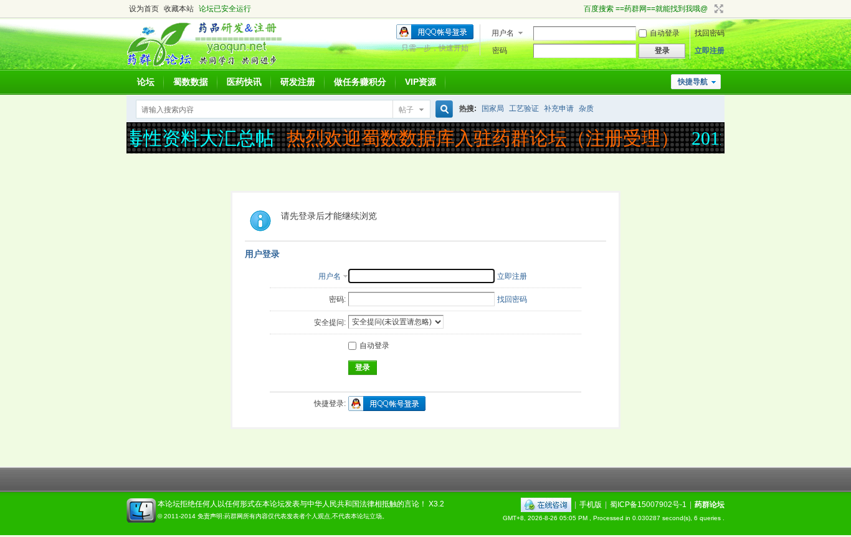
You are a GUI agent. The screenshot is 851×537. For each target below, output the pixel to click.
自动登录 (665, 33)
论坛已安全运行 (225, 8)
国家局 (493, 108)
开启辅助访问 (578, 8)
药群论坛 (710, 504)
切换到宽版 (717, 8)
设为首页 (144, 8)
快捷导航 (693, 81)
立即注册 (710, 50)
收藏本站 (179, 8)
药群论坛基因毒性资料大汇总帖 (139, 138)
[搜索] (442, 109)
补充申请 (559, 108)
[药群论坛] (209, 65)
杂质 (586, 108)
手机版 (590, 504)
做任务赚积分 (360, 82)
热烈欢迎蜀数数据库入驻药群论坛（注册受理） (478, 138)
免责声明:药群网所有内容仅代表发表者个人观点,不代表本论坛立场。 (292, 516)
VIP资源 (420, 82)
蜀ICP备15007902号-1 (648, 504)
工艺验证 (524, 108)
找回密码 (710, 33)
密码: (337, 299)
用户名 (503, 33)
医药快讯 (244, 82)
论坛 (146, 82)
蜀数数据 (190, 82)
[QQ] (546, 504)
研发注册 (297, 82)
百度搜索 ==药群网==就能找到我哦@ (646, 8)
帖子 (406, 109)
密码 (499, 50)
